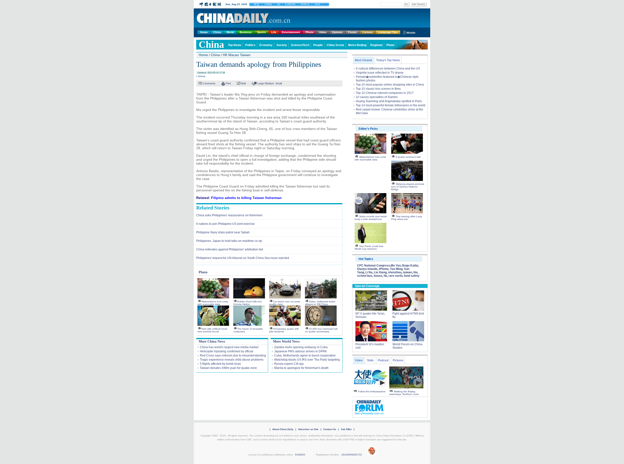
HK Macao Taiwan (237, 55)
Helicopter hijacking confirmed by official (226, 351)
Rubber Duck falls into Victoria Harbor (247, 303)
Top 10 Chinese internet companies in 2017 (385, 93)
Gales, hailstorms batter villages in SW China (320, 303)
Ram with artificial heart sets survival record (212, 330)
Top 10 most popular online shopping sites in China (390, 84)
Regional (376, 45)
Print (228, 83)
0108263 (300, 454)
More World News (286, 341)
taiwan (407, 272)
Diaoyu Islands (367, 269)
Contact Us (329, 429)
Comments (209, 83)
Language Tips (388, 32)
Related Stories (212, 208)
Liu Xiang (380, 272)
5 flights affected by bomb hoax (220, 363)
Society (281, 45)
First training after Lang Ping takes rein (406, 217)
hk (385, 275)
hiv (415, 272)
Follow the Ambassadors (371, 391)
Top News (234, 45)
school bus (364, 275)
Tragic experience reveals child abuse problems (231, 359)
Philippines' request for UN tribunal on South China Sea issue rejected (242, 258)
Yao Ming (396, 269)
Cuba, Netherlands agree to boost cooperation (305, 355)
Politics (250, 45)
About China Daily (282, 429)
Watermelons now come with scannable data (212, 303)
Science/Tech (300, 45)
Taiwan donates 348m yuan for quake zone (228, 368)
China (217, 32)
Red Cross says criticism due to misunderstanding (233, 355)
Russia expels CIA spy (289, 363)
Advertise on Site (308, 429)
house (378, 275)
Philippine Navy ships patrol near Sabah (223, 232)
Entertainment (291, 32)
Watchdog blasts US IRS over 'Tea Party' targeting (307, 359)
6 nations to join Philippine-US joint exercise (225, 224)
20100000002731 (351, 454)
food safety (411, 275)
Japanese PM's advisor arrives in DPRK (300, 351)
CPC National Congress (373, 265)
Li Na (368, 272)
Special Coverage (367, 286)
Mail (243, 83)
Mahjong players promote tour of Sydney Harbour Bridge (407, 187)
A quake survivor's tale (408, 157)
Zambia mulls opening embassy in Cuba (301, 347)
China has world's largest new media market (229, 347)
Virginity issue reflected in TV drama (379, 72)
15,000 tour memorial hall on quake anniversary (321, 330)
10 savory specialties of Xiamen (377, 97)
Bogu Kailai (410, 265)
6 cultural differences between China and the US (388, 68)
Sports (261, 32)
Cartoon (367, 32)
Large (260, 83)
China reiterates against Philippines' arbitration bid (229, 249)
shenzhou (394, 272)
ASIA (317, 4)
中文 (257, 4)
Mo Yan (396, 265)
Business (246, 32)
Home (204, 32)
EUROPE (290, 4)
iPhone (384, 269)
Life (273, 32)
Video (322, 32)
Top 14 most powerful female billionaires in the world (390, 105)
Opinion (337, 32)
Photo (309, 32)
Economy (266, 45)
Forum (352, 32)
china (211, 44)
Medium (269, 83)
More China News (212, 341)
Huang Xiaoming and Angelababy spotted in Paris (389, 101)
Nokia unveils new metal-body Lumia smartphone (371, 217)
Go (406, 4)
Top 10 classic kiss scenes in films (378, 88)
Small (278, 83)
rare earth (395, 275)
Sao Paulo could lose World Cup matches (369, 247)
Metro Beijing (357, 45)
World (230, 32)
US (278, 4)
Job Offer (346, 429)
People (318, 45)
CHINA (268, 4)
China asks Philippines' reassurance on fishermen (229, 215)
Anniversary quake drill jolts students (283, 330)
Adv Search (418, 4)
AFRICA (305, 4)
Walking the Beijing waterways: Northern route (404, 392)
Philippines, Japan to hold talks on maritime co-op (229, 241)
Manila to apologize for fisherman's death (301, 368)
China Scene (335, 45)
